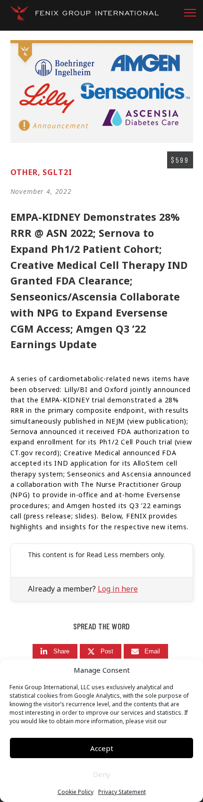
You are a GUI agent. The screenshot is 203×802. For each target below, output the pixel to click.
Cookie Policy (75, 792)
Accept (101, 748)
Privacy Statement (122, 792)
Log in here (118, 589)
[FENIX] (84, 16)
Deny (101, 774)
